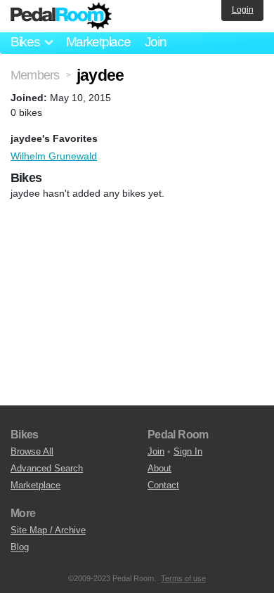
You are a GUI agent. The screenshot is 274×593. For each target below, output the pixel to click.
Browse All (32, 451)
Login (243, 10)
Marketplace (98, 41)
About (159, 468)
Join (156, 41)
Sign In (188, 451)
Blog (20, 547)
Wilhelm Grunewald (54, 156)
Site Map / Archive (48, 530)
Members (35, 75)
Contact (163, 485)
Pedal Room (61, 16)
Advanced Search (47, 468)
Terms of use (183, 578)
